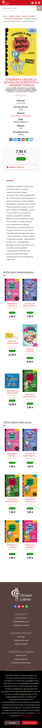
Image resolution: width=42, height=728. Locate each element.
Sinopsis (10, 180)
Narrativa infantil (28, 16)
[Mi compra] (32, 2)
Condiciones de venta (21, 640)
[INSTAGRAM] (19, 606)
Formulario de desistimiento (21, 663)
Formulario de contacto (21, 625)
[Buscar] (39, 8)
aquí (36, 713)
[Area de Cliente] (36, 3)
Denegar (12, 723)
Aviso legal (21, 637)
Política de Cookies (21, 644)
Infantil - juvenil (15, 16)
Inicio (5, 16)
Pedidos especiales (21, 659)
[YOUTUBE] (23, 606)
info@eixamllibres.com (21, 622)
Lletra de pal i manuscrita (14, 19)
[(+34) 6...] (26, 606)
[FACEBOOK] (15, 606)
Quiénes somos (21, 655)
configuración (25, 715)
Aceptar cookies (29, 723)
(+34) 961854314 (21, 618)
